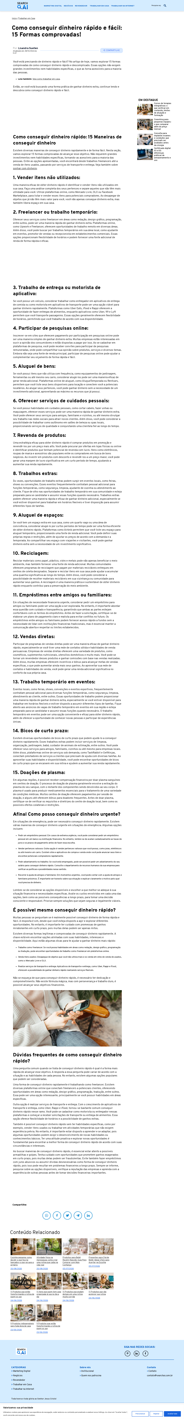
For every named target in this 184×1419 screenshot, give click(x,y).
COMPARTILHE (113, 50)
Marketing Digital (21, 1371)
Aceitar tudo (172, 1414)
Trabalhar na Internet (23, 1389)
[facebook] (57, 1215)
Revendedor (19, 1380)
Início (14, 18)
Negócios (18, 1375)
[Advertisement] (67, 111)
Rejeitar (156, 1414)
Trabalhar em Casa (26, 18)
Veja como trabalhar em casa (46, 79)
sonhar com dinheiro (25, 168)
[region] (92, 1411)
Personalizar (140, 1414)
